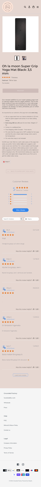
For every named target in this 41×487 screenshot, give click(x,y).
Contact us (7, 430)
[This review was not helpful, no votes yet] (37, 251)
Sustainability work (9, 398)
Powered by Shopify (27, 481)
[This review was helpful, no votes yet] (33, 251)
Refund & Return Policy (11, 425)
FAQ (5, 420)
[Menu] (38, 7)
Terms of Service (9, 453)
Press (5, 407)
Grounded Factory (17, 481)
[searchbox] (11, 218)
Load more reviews (20, 375)
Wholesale (7, 403)
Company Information (10, 443)
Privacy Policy (8, 448)
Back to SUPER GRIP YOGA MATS (21, 171)
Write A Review (20, 210)
